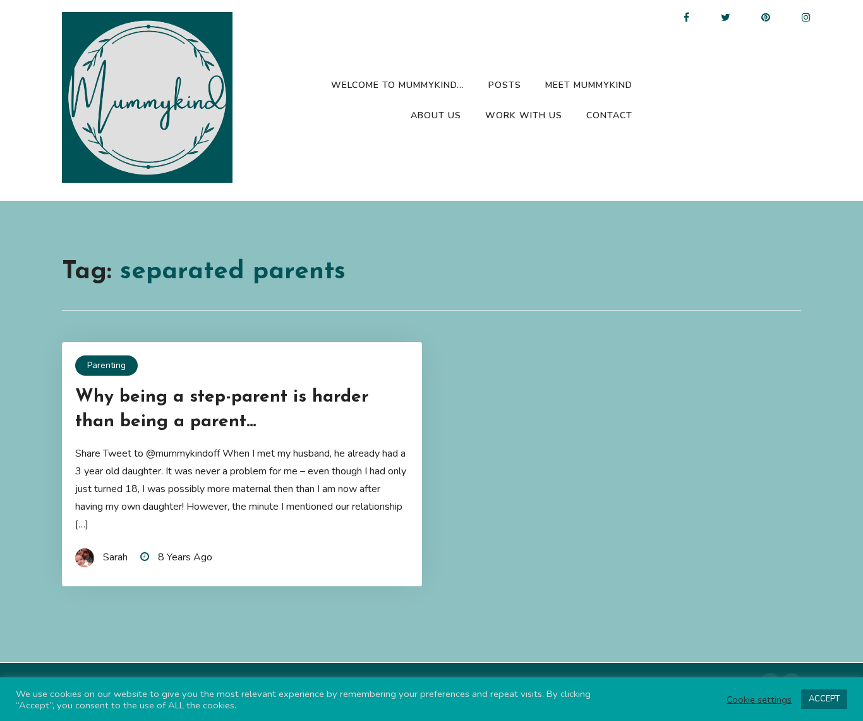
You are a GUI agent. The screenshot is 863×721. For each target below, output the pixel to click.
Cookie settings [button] (759, 699)
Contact (609, 115)
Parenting (106, 365)
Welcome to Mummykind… (397, 85)
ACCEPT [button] (824, 699)
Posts (504, 85)
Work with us (523, 115)
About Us (436, 115)
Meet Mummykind (588, 85)
